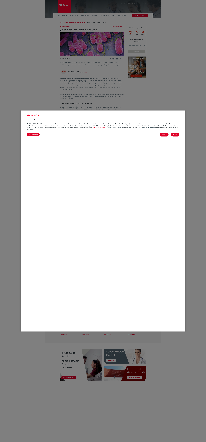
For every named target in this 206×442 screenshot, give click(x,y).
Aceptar (175, 134)
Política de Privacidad (114, 128)
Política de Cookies (99, 128)
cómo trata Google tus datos (147, 128)
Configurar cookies (33, 134)
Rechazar (164, 134)
